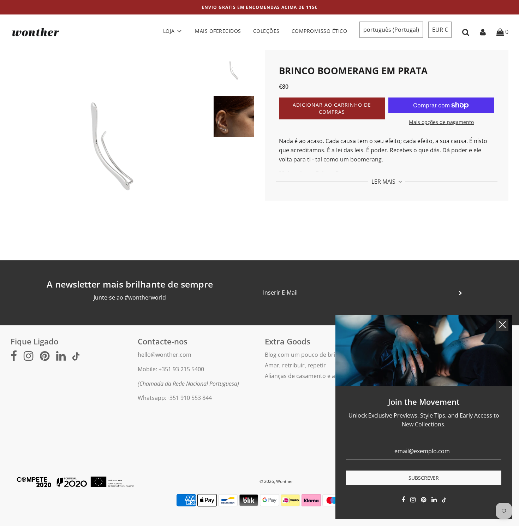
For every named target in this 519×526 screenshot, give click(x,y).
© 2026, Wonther (276, 481)
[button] (391, 29)
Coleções (266, 31)
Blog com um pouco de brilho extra (312, 355)
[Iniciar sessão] (483, 32)
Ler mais (384, 181)
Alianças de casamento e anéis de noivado (321, 376)
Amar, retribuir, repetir (295, 365)
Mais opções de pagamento (441, 122)
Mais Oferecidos (218, 31)
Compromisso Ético (319, 31)
